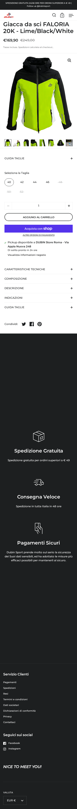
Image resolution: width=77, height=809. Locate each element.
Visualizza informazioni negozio (27, 255)
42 (22, 182)
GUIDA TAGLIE (14, 158)
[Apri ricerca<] (54, 15)
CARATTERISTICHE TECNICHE (24, 269)
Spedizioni (23, 47)
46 (47, 182)
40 (9, 182)
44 (35, 182)
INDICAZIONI (13, 297)
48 (60, 182)
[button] (69, 206)
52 (21, 191)
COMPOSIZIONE (15, 278)
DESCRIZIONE (14, 288)
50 (9, 191)
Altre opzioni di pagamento (39, 235)
